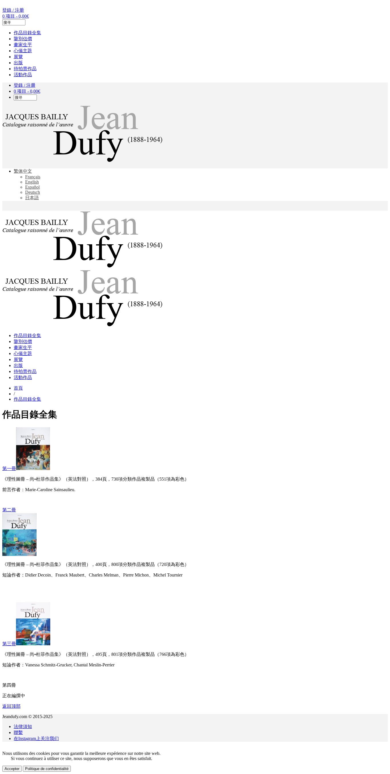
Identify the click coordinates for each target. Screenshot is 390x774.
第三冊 (9, 643)
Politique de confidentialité (47, 769)
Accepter (12, 769)
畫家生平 (23, 44)
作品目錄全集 (27, 32)
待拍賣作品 (25, 68)
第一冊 (9, 468)
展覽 (18, 56)
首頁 (18, 388)
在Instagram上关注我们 (36, 738)
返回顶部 (11, 706)
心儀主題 (23, 50)
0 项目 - (15, 16)
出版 (18, 62)
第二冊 (9, 509)
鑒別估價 (23, 38)
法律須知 (23, 726)
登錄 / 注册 (13, 10)
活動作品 (23, 74)
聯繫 (18, 732)
